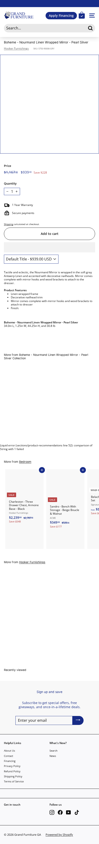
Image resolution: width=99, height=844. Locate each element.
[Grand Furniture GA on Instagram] (52, 812)
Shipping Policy (13, 776)
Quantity (10, 183)
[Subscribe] (78, 720)
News (53, 756)
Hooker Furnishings (16, 48)
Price (7, 166)
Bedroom (25, 461)
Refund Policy (12, 771)
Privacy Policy (12, 766)
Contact (8, 756)
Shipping (8, 224)
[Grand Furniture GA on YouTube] (68, 812)
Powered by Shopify (59, 835)
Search (54, 750)
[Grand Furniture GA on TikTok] (76, 812)
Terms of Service (14, 781)
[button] (49, 247)
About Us (9, 750)
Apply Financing (61, 15)
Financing (9, 761)
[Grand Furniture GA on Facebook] (60, 812)
